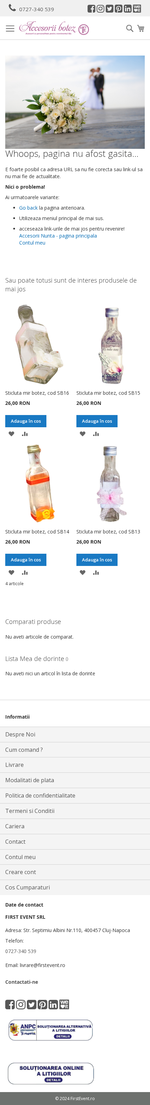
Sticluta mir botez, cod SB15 (108, 393)
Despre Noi (20, 734)
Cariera (14, 826)
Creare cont (20, 872)
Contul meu (32, 242)
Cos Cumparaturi (27, 887)
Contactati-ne (21, 982)
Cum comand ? (24, 750)
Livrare (14, 765)
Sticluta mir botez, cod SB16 (37, 393)
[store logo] (54, 28)
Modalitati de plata (29, 780)
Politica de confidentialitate (40, 795)
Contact (15, 841)
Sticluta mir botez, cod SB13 (108, 531)
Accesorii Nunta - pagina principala (58, 235)
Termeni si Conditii (29, 811)
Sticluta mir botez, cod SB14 (37, 531)
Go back (28, 207)
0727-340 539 (36, 9)
